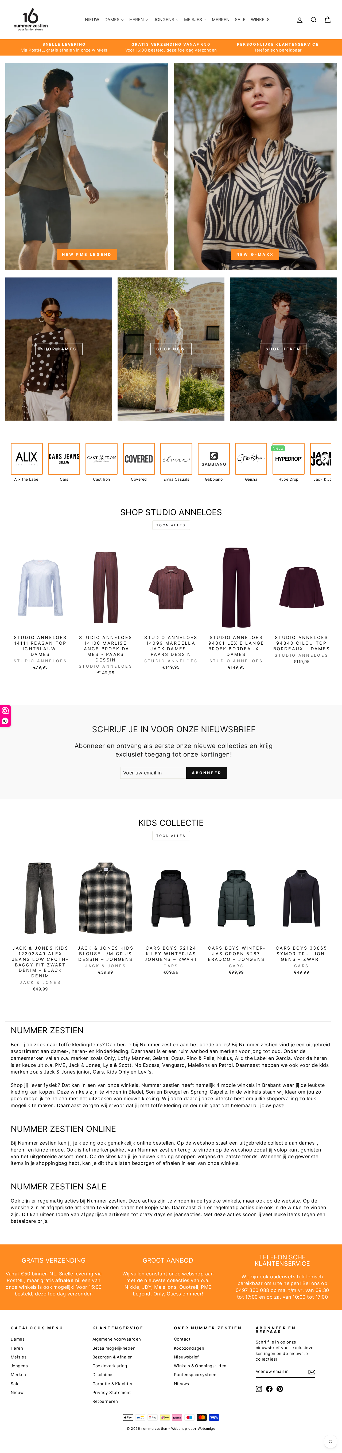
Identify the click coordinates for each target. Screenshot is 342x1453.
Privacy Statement (111, 1392)
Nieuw (17, 1392)
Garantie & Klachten (113, 1383)
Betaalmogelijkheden (114, 1348)
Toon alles (171, 525)
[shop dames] (58, 349)
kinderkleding (112, 1051)
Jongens (19, 1365)
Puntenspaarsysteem (195, 1374)
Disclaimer (103, 1374)
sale (164, 1207)
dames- (60, 1051)
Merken (18, 1374)
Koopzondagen (189, 1348)
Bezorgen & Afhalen (112, 1357)
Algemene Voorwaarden (116, 1339)
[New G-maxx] (255, 166)
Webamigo (207, 1429)
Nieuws (181, 1383)
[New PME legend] (86, 166)
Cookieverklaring (109, 1365)
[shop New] (171, 349)
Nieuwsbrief (186, 1357)
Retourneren (105, 1401)
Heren (17, 1348)
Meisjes (18, 1357)
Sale (15, 1383)
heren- (80, 1051)
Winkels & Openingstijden (200, 1365)
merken (229, 1051)
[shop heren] (283, 349)
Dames (18, 1339)
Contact (182, 1339)
